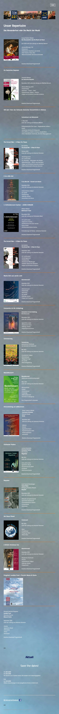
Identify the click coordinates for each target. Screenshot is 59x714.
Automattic (29, 709)
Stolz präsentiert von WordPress (11, 709)
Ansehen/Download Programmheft (31, 64)
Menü (52, 5)
